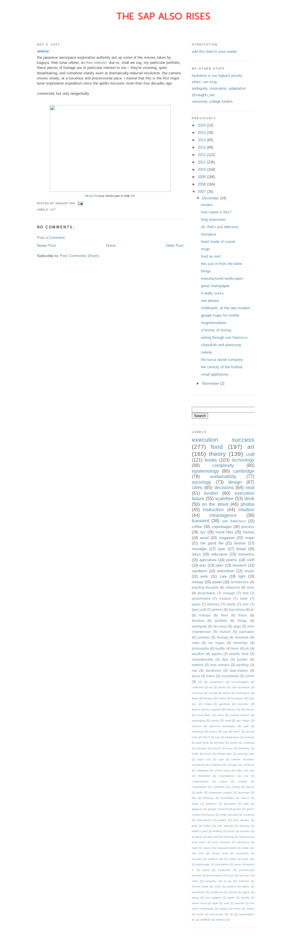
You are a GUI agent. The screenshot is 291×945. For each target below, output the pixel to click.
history (248, 532)
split (246, 726)
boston (240, 543)
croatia (213, 692)
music (249, 571)
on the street (215, 504)
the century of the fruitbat (221, 367)
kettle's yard (200, 831)
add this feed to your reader (214, 51)
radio (195, 881)
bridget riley (224, 753)
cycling (235, 786)
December (211, 198)
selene (43, 51)
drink (249, 498)
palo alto (248, 858)
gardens (211, 803)
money (250, 709)
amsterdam (232, 737)
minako (207, 205)
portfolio (221, 620)
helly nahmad (229, 814)
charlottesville (202, 659)
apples (216, 654)
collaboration (200, 781)
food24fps (227, 797)
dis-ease (220, 626)
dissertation (206, 593)
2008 (202, 184)
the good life (211, 543)
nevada (197, 858)
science (197, 726)
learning (228, 836)
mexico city (233, 709)
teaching (197, 731)
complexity (223, 465)
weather (198, 654)
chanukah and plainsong (221, 345)
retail (228, 720)
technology (243, 460)
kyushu (245, 831)
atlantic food (238, 654)
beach (217, 748)
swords (239, 903)
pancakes (246, 631)
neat (250, 487)
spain (231, 897)
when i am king (204, 82)
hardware (237, 698)
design (235, 482)
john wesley (241, 820)
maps (249, 538)
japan (196, 604)
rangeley (211, 881)
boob (207, 753)
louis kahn (199, 842)
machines (243, 842)
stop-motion (239, 670)
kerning (244, 825)
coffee (197, 527)
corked (242, 781)
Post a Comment (51, 237)
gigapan (197, 809)
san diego (243, 720)
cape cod (204, 759)
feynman (244, 792)
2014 (202, 140)
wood (204, 538)
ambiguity (199, 626)
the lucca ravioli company (222, 359)
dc (252, 609)
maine (207, 847)
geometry (230, 803)
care (223, 576)
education (219, 554)
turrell (199, 914)
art (53, 209)
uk (247, 648)
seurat (232, 892)
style (215, 903)
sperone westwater (222, 726)
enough (229, 593)
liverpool (244, 836)
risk (194, 670)
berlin (195, 753)
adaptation (217, 681)
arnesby (219, 742)
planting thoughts (205, 587)
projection (224, 870)
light (241, 576)
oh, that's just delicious (220, 227)
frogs (195, 803)
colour (223, 781)
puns (231, 875)
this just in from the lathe (221, 264)
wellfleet (205, 919)
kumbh (242, 659)
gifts (246, 803)
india (195, 643)
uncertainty (229, 676)
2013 (202, 147)
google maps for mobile (220, 315)
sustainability (223, 476)
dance (250, 786)
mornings (240, 643)
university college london (212, 101)
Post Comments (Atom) (79, 256)
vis (231, 914)
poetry (215, 720)
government (201, 598)
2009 (202, 177)
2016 (202, 125)
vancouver (216, 914)
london (211, 493)
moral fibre (224, 532)
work (204, 576)
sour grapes (213, 897)
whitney (221, 919)
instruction (213, 509)
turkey (250, 908)
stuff (250, 560)
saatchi (231, 886)
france (245, 797)
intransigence (223, 515)
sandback (198, 892)
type (221, 549)
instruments (204, 820)
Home (111, 245)
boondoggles (240, 681)
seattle (220, 648)
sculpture (217, 892)
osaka (233, 858)
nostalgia (199, 549)
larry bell (212, 836)
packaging (198, 720)
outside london (240, 715)
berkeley (244, 748)
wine (250, 587)
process (247, 527)
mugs (205, 249)
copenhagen (222, 527)
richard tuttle (200, 886)
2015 (202, 133)
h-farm (222, 698)
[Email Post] (80, 203)
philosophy (200, 648)
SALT (206, 737)
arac (202, 565)
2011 (202, 162)
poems (231, 560)
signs (246, 892)
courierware (199, 786)
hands (211, 814)
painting (242, 665)
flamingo (208, 797)
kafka (207, 825)
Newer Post (46, 245)
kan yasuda (225, 825)
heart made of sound (218, 241)
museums (246, 554)
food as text (211, 256)
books (211, 460)
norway (197, 582)
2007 (202, 192)
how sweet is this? (216, 212)
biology (222, 637)
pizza (206, 870)
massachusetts (226, 847)
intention (243, 704)
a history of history (216, 330)
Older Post (174, 245)
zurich (249, 676)
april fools (202, 742)
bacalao (201, 748)
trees (235, 648)
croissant (219, 786)
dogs (237, 626)
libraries (213, 604)
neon (220, 715)
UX (200, 681)
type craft (199, 609)
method (197, 665)
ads (217, 737)
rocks (217, 886)
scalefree (224, 498)
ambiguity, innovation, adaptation (219, 88)
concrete (197, 692)
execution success (223, 439)
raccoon (244, 875)
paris (219, 565)
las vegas (216, 643)
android (249, 737)
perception (222, 864)
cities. (239, 770)
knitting (217, 831)
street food (199, 903)
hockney (248, 814)
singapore (227, 538)
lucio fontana (221, 842)
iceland (225, 598)
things (206, 271)
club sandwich (240, 687)
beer (230, 748)
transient (200, 520)
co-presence (227, 775)
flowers (208, 698)
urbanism (233, 587)
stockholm (213, 670)
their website (96, 62)
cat (211, 687)
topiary (223, 908)
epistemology (205, 471)
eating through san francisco (224, 337)
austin (234, 742)
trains (210, 676)
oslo (245, 604)
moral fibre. (203, 715)
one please (210, 300)
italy (225, 659)
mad (195, 847)
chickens (248, 764)
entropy (205, 615)
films (224, 615)
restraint (243, 881)
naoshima (242, 853)
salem (246, 886)
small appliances (214, 374)
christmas (202, 770)
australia (248, 742)
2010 (202, 169)
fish (194, 797)
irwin (244, 598)
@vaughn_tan (203, 95)
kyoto (231, 831)
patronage (203, 864)
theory (217, 454)
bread (241, 549)
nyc (203, 532)
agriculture (208, 560)
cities (197, 487)
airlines (217, 609)
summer (203, 637)
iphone (196, 709)
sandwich (199, 571)
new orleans (219, 665)
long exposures (213, 219)
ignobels (224, 704)
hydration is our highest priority (217, 75)
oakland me (215, 858)
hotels (208, 704)
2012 (202, 155)
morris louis (220, 853)
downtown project (220, 792)
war (225, 731)
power (217, 582)
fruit (245, 593)
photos (247, 504)
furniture (198, 620)
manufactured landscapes (222, 278)
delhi (199, 792)
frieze (242, 615)
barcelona (237, 609)
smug (195, 897)
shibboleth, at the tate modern (225, 308)
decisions (224, 487)
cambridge (243, 471)
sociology (201, 482)
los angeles (213, 709)
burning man (246, 753)
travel (237, 908)
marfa (230, 604)
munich (225, 631)
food (217, 446)
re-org (227, 881)
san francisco (234, 521)
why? (236, 731)
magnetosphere (213, 323)
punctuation (215, 875)
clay (251, 770)
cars (221, 759)
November (211, 383)
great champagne (215, 286)
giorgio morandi (218, 809)
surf (226, 903)
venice (213, 731)
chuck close (222, 770)
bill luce (90, 195)
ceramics (216, 764)
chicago (232, 764)
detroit (227, 692)
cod (246, 775)
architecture (240, 582)
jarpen (222, 820)
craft (250, 454)
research (239, 565)
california (197, 687)
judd (195, 825)
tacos (196, 676)
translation (225, 571)
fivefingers (243, 692)
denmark (242, 637)
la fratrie (197, 836)
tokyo (196, 554)
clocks (222, 687)
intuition (246, 509)
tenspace (208, 234)
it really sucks (212, 293)
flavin (195, 698)
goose (237, 809)
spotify (245, 897)
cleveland (204, 775)
